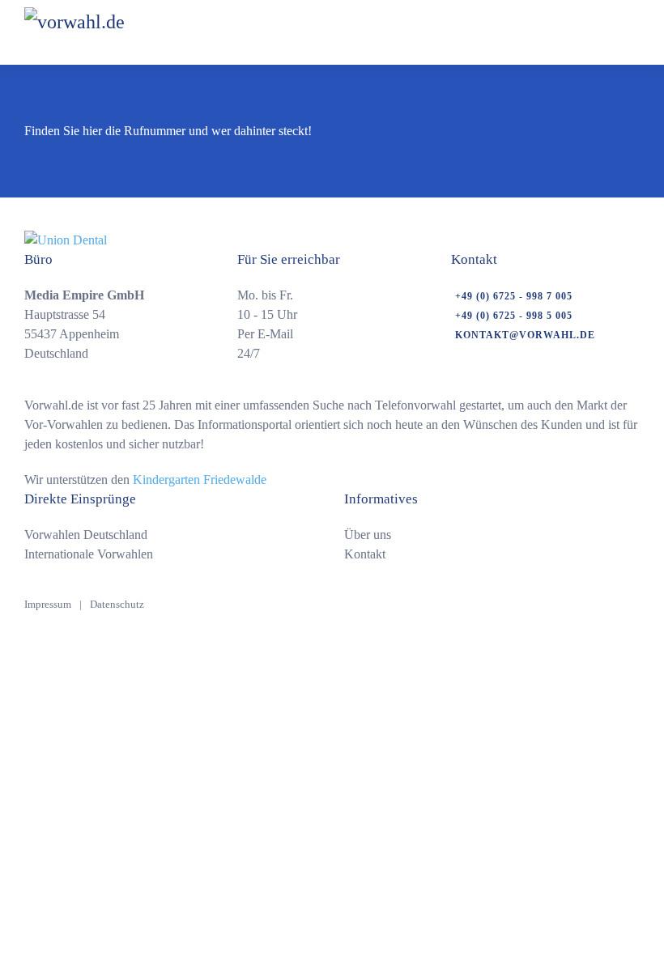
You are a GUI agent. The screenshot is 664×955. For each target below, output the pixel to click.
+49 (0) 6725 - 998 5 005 (513, 315)
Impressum (47, 604)
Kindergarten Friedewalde (199, 479)
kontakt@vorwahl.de (525, 335)
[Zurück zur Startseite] (117, 32)
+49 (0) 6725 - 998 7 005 (513, 296)
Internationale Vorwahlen (88, 554)
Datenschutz (117, 604)
